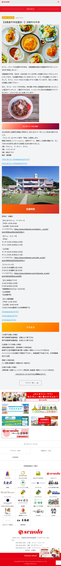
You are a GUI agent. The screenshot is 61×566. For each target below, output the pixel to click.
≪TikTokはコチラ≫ (9, 320)
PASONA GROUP (30, 556)
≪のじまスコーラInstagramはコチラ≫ (16, 159)
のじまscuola (6, 2)
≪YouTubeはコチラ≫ (10, 316)
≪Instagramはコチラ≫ (10, 311)
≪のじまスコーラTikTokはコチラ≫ (14, 163)
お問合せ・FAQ (46, 451)
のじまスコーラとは (30, 444)
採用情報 (15, 457)
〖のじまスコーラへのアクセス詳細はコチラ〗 (30, 374)
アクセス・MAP (15, 451)
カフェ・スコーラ (8, 18)
